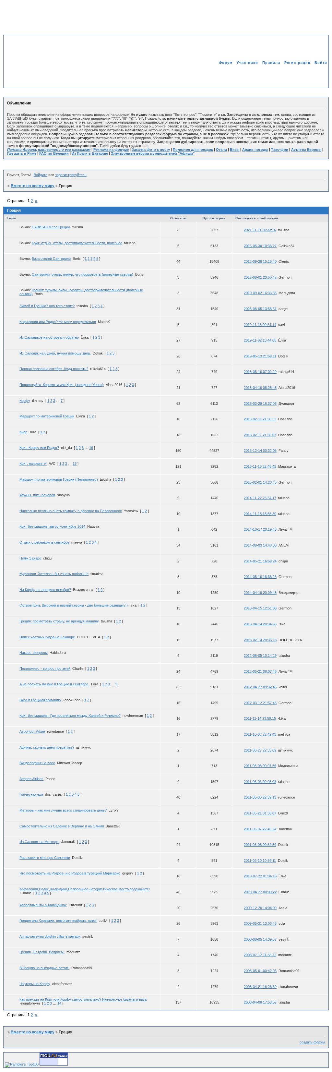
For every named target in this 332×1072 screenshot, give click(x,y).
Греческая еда (31, 794)
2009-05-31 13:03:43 (260, 923)
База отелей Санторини (51, 258)
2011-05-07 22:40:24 (260, 829)
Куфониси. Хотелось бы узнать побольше (54, 574)
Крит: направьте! (33, 463)
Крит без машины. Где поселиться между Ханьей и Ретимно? (70, 715)
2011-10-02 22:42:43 (260, 734)
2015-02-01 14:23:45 (260, 482)
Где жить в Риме (21, 153)
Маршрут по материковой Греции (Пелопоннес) (58, 479)
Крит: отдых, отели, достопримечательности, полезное (77, 243)
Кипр (23, 432)
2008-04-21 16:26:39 (260, 987)
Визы (234, 149)
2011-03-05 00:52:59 (260, 845)
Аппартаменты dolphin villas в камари (49, 936)
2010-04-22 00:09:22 (260, 892)
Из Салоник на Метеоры (39, 842)
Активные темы (311, 76)
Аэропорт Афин (32, 731)
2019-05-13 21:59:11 (260, 356)
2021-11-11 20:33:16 (260, 230)
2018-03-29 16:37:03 (260, 403)
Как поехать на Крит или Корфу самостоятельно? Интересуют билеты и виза (83, 999)
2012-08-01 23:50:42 (260, 277)
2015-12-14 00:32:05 (260, 450)
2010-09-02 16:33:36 (260, 293)
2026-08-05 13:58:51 (260, 309)
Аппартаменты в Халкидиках (43, 905)
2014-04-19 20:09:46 (260, 593)
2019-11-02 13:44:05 (260, 340)
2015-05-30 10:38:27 (260, 246)
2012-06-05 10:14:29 (260, 655)
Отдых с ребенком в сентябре (44, 542)
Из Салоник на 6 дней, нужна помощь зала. (55, 353)
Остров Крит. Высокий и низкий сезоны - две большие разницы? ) (73, 605)
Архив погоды (255, 149)
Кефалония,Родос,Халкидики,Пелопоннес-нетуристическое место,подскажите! (84, 889)
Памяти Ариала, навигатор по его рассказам (48, 149)
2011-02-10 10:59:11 (260, 860)
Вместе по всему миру (32, 186)
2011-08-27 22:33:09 (260, 750)
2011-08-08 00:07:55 (260, 766)
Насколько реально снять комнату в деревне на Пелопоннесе (70, 511)
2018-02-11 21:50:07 (260, 435)
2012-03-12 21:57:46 (260, 703)
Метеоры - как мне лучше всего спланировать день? (63, 810)
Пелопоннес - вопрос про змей (44, 668)
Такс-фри (279, 149)
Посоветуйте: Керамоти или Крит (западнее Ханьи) (61, 385)
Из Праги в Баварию (90, 153)
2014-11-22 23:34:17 (260, 498)
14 (59, 1003)
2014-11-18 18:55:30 (260, 514)
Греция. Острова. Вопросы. (42, 952)
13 (75, 463)
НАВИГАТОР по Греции (51, 227)
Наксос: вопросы (33, 653)
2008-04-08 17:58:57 (260, 1002)
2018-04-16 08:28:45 (260, 388)
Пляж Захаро (30, 558)
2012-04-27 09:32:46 (260, 687)
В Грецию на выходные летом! (44, 968)
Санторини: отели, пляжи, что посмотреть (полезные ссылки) (82, 274)
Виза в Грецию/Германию (40, 700)
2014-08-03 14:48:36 (260, 545)
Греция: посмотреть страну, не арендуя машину (59, 621)
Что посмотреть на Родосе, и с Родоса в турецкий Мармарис (69, 873)
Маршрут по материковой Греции (46, 416)
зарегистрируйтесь (71, 175)
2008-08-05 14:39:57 (260, 939)
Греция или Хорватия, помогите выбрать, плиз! (58, 920)
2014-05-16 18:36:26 (260, 577)
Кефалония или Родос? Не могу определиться (57, 322)
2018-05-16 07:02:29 (260, 372)
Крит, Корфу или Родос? (39, 448)
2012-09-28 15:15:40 (260, 261)
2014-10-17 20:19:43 (260, 529)
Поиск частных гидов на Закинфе (47, 637)
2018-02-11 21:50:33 (260, 419)
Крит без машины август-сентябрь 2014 (52, 526)
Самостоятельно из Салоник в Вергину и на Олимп (61, 826)
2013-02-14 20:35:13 (260, 640)
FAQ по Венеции (54, 153)
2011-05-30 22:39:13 (260, 797)
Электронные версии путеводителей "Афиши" (153, 153)
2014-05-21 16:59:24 (260, 561)
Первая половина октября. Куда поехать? (53, 369)
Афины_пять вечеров (37, 495)
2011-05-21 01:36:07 (260, 813)
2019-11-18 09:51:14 (260, 325)
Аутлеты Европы (306, 149)
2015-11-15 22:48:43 (260, 466)
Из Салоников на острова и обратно (49, 337)
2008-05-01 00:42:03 (260, 971)
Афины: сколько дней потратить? (46, 747)
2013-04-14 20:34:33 (260, 624)
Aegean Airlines (31, 779)
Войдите (40, 175)
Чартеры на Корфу (34, 984)
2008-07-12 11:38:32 (260, 955)
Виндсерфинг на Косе (37, 763)
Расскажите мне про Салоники (44, 858)
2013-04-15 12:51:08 (260, 608)
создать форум (312, 1042)
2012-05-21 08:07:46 (260, 671)
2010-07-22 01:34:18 (260, 876)
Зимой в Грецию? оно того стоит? (47, 306)
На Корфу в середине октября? (45, 590)
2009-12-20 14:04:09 (260, 908)
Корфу (24, 401)
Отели (221, 149)
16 (91, 448)
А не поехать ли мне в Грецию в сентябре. (54, 684)
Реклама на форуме (111, 149)
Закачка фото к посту (151, 149)
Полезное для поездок (193, 149)
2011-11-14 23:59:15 (260, 718)
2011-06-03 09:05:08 (260, 782)
